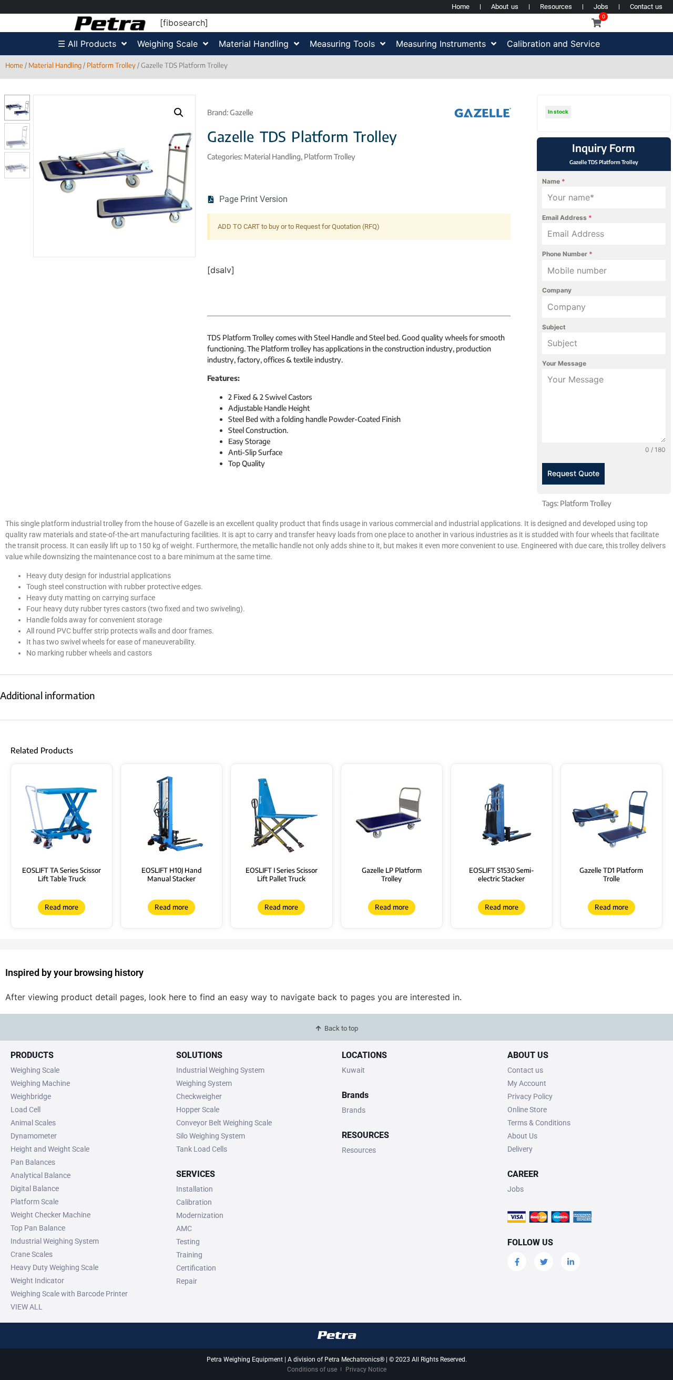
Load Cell (25, 1109)
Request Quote (573, 473)
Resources (556, 7)
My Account (526, 1083)
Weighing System (204, 1083)
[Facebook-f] (516, 1261)
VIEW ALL (27, 1307)
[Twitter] (543, 1261)
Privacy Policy (530, 1096)
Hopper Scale (197, 1109)
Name (553, 181)
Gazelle (241, 112)
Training (189, 1255)
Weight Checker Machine (50, 1215)
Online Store (527, 1109)
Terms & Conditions (538, 1123)
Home (461, 7)
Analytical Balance (40, 1175)
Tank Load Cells (201, 1149)
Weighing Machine (40, 1083)
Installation (194, 1189)
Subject (554, 327)
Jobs (601, 7)
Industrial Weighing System (55, 1241)
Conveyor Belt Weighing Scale (224, 1123)
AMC (184, 1228)
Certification (196, 1268)
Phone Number (567, 254)
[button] (178, 112)
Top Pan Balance (38, 1228)
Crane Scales (32, 1254)
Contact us (646, 7)
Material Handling (54, 65)
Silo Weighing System (210, 1136)
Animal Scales (33, 1123)
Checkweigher (199, 1096)
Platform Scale (34, 1201)
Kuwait (353, 1070)
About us (504, 7)
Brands (353, 1110)
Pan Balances (33, 1162)
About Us (522, 1136)
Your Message (564, 363)
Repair (186, 1281)
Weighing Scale (35, 1070)
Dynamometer (34, 1136)
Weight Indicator (37, 1280)
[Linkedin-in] (570, 1261)
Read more (61, 907)
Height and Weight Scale (50, 1149)
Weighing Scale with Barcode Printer (69, 1294)
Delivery (520, 1149)
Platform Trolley (111, 65)
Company (557, 290)
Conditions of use (312, 1369)
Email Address (567, 217)
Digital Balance (35, 1188)
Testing (188, 1241)
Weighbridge (31, 1096)
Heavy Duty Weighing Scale (54, 1267)
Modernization (199, 1215)
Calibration (194, 1202)
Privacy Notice (365, 1369)
